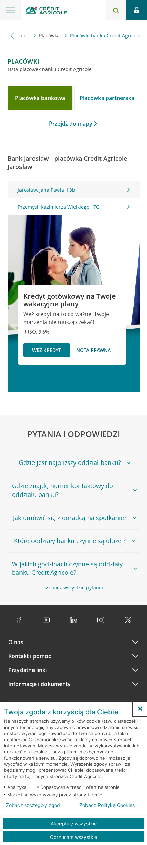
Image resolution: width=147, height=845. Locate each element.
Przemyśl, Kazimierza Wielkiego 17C (58, 207)
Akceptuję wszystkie (74, 823)
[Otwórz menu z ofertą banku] (10, 10)
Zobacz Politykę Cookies (107, 805)
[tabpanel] (74, 198)
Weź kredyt (46, 350)
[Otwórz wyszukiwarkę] (116, 10)
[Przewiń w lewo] (12, 36)
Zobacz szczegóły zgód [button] (33, 805)
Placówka (50, 35)
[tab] (40, 98)
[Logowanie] (136, 10)
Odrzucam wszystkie (73, 837)
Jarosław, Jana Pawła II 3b (46, 189)
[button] (140, 708)
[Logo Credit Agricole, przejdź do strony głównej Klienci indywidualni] (46, 11)
